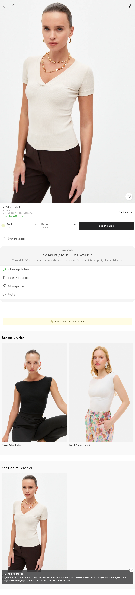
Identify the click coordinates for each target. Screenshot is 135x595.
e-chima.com (22, 577)
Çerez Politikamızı (37, 580)
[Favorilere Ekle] (128, 196)
